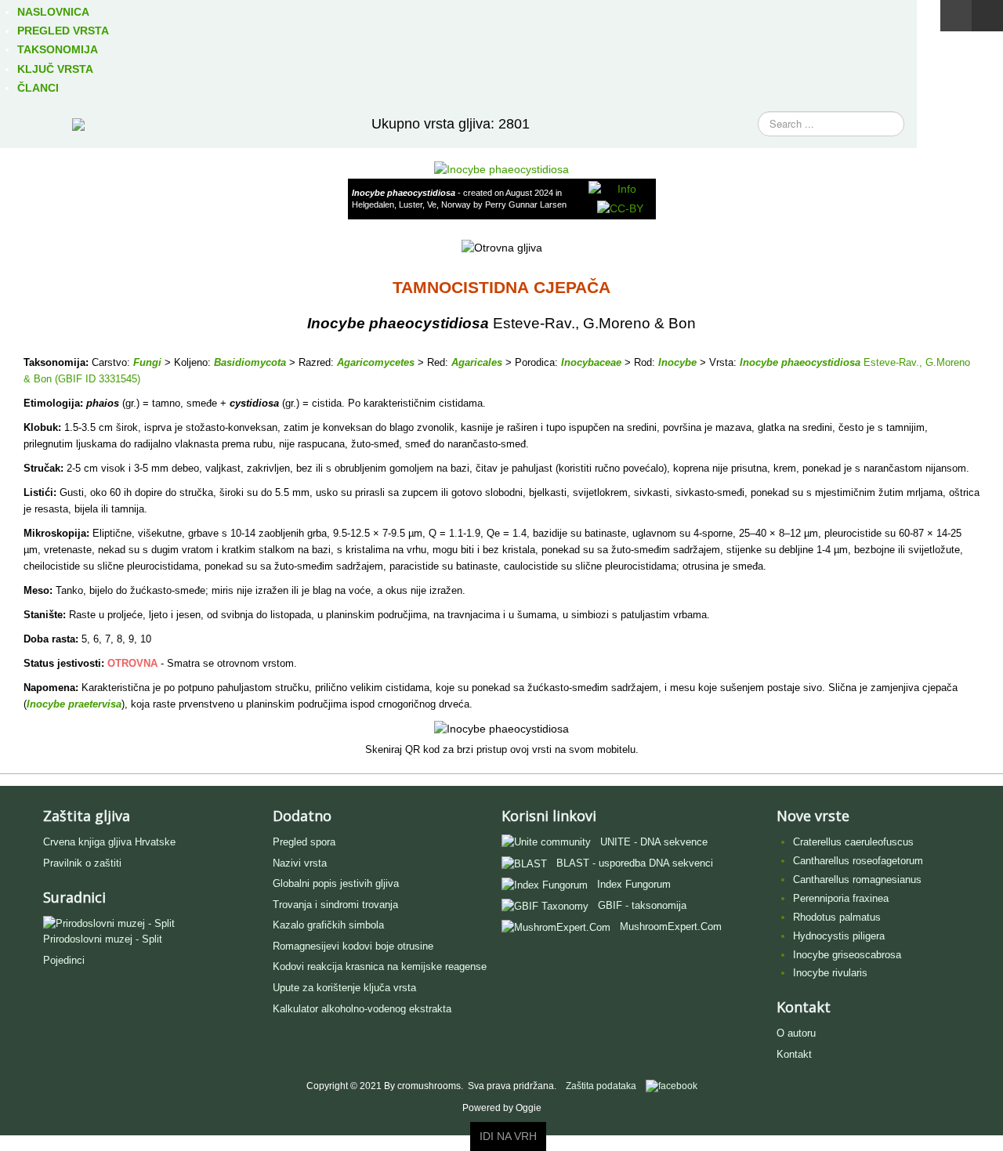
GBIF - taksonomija (642, 905)
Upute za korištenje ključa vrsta (344, 988)
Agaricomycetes (376, 362)
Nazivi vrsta (300, 863)
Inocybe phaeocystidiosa (800, 362)
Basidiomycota (250, 362)
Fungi (147, 362)
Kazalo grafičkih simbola (328, 925)
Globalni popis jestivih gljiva (336, 883)
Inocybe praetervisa (74, 704)
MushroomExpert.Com (671, 926)
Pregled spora (304, 842)
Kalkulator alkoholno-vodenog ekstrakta (362, 1009)
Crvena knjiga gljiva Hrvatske (109, 842)
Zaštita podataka (601, 1085)
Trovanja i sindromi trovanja (335, 904)
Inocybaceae (591, 362)
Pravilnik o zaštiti (82, 863)
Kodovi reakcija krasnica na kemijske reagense (380, 966)
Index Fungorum (634, 884)
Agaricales (476, 362)
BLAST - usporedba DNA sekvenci (634, 863)
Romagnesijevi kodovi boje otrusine (353, 946)
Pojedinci (64, 960)
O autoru (796, 1033)
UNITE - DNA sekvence (654, 842)
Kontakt (794, 1054)
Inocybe (677, 362)
